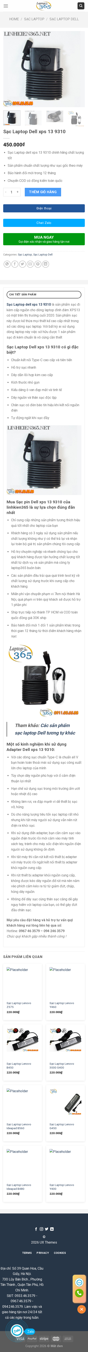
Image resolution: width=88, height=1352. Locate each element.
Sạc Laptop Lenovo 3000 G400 (62, 1065)
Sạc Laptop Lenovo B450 (19, 1065)
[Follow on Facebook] (36, 1229)
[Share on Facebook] (14, 264)
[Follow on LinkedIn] (52, 1229)
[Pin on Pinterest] (37, 264)
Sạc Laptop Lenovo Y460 (62, 1005)
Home (14, 19)
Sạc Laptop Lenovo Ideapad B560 (19, 1126)
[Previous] (10, 69)
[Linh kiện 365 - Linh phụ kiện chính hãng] (44, 6)
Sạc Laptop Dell (64, 19)
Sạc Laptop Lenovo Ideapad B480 (19, 1186)
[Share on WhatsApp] (7, 264)
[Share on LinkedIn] (45, 264)
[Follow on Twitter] (46, 1229)
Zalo (30, 1332)
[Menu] (5, 6)
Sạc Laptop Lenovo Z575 (19, 1005)
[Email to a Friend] (30, 264)
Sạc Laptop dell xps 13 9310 (29, 304)
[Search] (81, 5)
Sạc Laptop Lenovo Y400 (62, 1186)
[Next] (78, 69)
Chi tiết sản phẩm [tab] (22, 294)
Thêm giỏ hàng (43, 192)
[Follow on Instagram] (41, 1229)
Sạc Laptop (34, 19)
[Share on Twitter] (22, 264)
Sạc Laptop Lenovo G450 (62, 1126)
